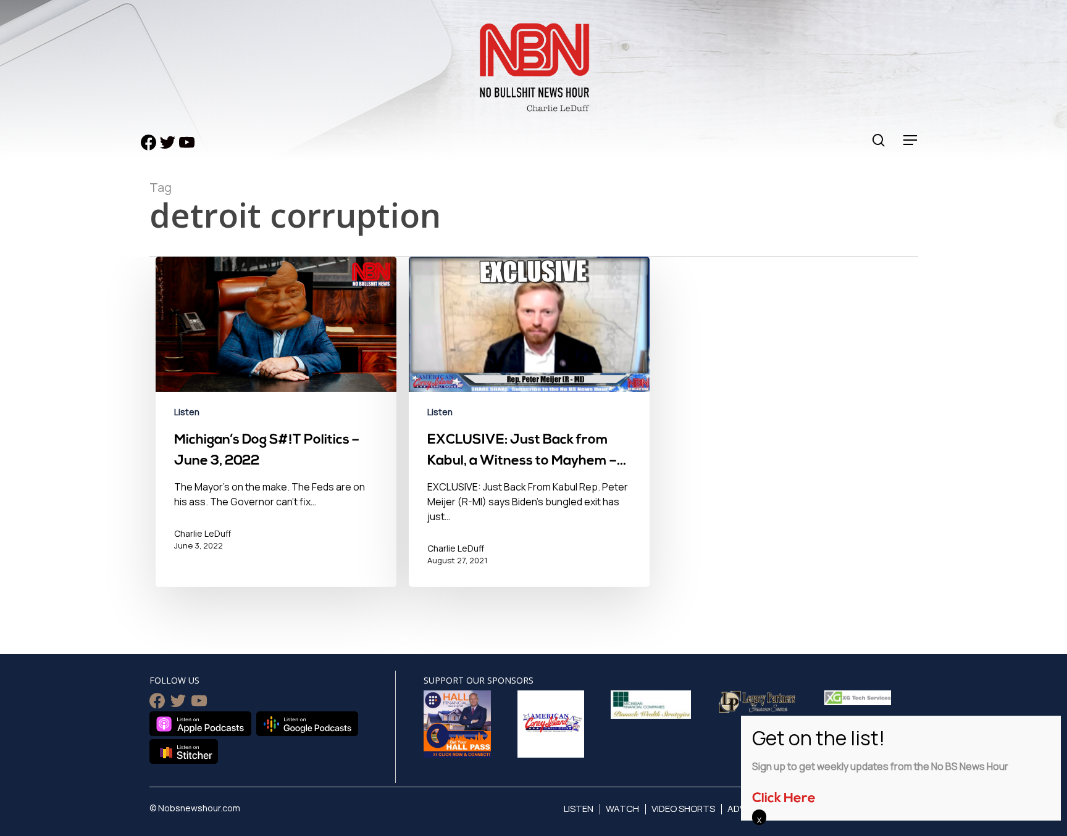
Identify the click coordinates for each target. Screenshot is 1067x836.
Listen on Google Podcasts (307, 723)
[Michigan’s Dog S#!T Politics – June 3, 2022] (276, 431)
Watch (622, 808)
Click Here (784, 799)
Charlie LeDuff (202, 533)
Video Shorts (683, 808)
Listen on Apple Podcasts (200, 723)
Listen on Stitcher (183, 751)
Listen (186, 412)
